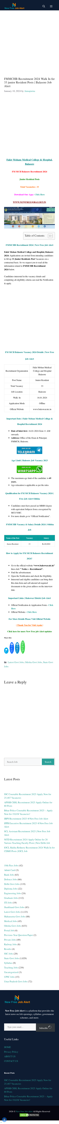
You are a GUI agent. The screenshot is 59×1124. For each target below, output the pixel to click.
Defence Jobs (10, 879)
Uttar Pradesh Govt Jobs (15, 981)
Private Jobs (10, 939)
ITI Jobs (8, 902)
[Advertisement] (29, 42)
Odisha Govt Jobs (33, 662)
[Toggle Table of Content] (49, 236)
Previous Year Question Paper (18, 935)
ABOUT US (9, 1056)
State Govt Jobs (11, 958)
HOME (7, 1047)
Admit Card (9, 870)
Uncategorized (11, 972)
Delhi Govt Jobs (12, 884)
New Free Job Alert (24, 1111)
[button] (43, 6)
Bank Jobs (9, 874)
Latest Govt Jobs (16, 662)
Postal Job (9, 930)
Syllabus (8, 962)
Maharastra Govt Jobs (14, 916)
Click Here (40, 194)
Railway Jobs (10, 944)
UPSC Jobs (9, 976)
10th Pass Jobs (11, 865)
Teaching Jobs (11, 967)
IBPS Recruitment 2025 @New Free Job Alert (26, 818)
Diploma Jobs (10, 888)
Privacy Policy (11, 1051)
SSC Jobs (8, 953)
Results (7, 949)
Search (48, 761)
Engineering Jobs (12, 893)
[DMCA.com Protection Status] (29, 1116)
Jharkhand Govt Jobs (14, 907)
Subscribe (43, 1028)
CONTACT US (11, 1061)
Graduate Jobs (11, 897)
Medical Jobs (10, 921)
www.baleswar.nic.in (42, 409)
